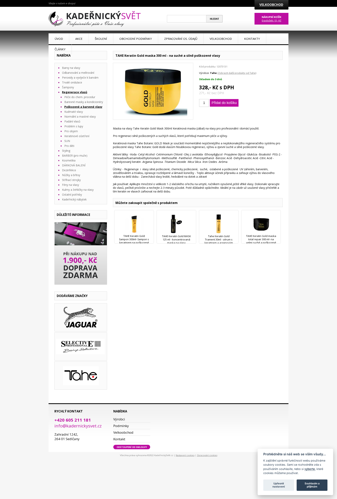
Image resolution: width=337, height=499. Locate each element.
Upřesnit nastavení (278, 485)
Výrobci (119, 419)
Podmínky (121, 426)
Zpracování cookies (207, 455)
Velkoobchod (123, 432)
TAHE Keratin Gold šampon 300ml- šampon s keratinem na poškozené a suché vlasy (134, 241)
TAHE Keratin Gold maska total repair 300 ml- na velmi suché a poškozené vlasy (261, 241)
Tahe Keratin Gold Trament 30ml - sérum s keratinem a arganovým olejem (219, 241)
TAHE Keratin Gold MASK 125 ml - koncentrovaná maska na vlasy (176, 239)
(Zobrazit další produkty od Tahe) (236, 73)
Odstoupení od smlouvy (132, 447)
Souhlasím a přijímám (312, 485)
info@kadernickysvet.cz (78, 426)
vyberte (309, 468)
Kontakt (119, 439)
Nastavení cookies (185, 455)
